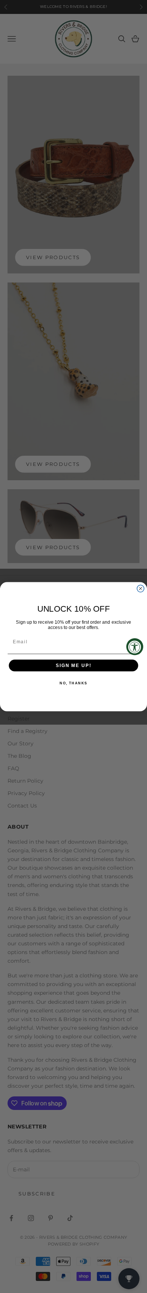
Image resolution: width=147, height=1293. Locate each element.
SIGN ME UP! (73, 665)
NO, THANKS (73, 683)
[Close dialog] (140, 588)
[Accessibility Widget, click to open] (134, 646)
